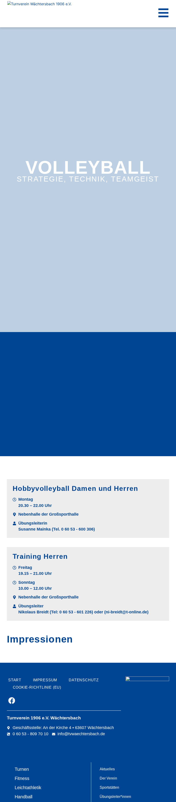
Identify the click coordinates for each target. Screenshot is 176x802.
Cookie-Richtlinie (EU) (37, 687)
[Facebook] (11, 700)
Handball (23, 796)
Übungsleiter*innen (115, 797)
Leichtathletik (28, 787)
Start (14, 680)
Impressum (45, 680)
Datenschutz (84, 680)
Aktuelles (107, 769)
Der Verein (108, 778)
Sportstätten (109, 787)
